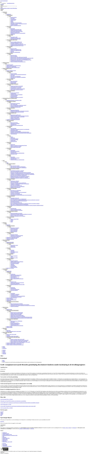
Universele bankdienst (14, 290)
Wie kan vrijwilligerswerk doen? (16, 209)
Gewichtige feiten (13, 266)
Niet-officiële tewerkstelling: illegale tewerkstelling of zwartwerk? (21, 214)
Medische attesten (9, 326)
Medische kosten (9, 309)
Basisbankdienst (13, 288)
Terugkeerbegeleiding (14, 95)
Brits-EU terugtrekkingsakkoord (16, 25)
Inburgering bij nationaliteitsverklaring (13, 237)
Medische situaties (9, 327)
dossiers (70, 427)
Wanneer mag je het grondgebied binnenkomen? (18, 74)
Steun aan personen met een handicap (17, 303)
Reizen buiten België (14, 81)
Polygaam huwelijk (14, 141)
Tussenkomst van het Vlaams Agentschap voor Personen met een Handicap (23, 305)
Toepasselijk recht (13, 124)
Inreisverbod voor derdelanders (16, 76)
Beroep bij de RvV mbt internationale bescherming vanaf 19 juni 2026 (22, 58)
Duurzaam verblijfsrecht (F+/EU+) (16, 42)
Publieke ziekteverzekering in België (16, 313)
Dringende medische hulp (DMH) (16, 314)
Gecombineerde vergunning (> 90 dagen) (17, 170)
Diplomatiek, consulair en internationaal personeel (19, 23)
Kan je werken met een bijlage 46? (16, 202)
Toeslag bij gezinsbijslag (14, 306)
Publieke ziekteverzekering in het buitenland (18, 316)
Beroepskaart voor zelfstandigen (16, 190)
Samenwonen (13, 144)
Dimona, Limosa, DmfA (14, 219)
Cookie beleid (4, 445)
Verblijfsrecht (9, 14)
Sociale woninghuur (10, 298)
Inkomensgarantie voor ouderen (12, 297)
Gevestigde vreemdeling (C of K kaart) (17, 43)
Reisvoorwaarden (13, 82)
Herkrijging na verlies (14, 257)
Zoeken (1, 6)
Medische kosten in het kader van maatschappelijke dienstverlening (21, 317)
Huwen (12, 136)
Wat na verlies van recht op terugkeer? (17, 89)
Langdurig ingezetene (14, 24)
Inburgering (8, 224)
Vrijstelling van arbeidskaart (15, 184)
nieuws (67, 427)
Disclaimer (4, 443)
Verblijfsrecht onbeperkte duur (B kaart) (17, 45)
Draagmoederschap (14, 133)
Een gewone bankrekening (15, 289)
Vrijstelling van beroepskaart (15, 193)
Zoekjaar (12, 21)
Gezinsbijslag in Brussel (14, 295)
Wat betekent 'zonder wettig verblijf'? (12, 336)
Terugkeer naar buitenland (15, 92)
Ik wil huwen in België (14, 139)
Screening (8, 335)
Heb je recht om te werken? (15, 165)
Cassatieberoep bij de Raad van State (16, 60)
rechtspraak (74, 427)
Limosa (12, 220)
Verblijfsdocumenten (10, 64)
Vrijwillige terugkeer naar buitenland (16, 94)
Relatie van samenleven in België (16, 146)
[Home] (2, 4)
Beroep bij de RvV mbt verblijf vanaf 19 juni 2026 (19, 57)
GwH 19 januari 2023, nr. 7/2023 (5, 404)
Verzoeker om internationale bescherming (17, 282)
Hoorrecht (12, 51)
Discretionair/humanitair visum (15, 38)
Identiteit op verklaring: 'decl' (15, 118)
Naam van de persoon (14, 122)
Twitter (1, 412)
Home (3, 360)
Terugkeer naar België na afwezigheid (17, 86)
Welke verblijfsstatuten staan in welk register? (14, 331)
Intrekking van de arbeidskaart (15, 187)
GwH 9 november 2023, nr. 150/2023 (6, 399)
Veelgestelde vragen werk (15, 198)
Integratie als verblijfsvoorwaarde (16, 50)
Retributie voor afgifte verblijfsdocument (13, 67)
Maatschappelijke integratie (15, 262)
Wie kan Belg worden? (14, 245)
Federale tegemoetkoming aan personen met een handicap (20, 304)
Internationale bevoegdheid (15, 123)
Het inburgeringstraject (14, 228)
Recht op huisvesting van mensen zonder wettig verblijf (19, 340)
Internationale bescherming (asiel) (16, 29)
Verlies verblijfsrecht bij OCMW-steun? (17, 278)
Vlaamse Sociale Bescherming (11, 299)
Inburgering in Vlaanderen (15, 227)
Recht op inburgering (14, 229)
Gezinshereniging (13, 19)
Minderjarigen (13, 246)
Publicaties (4, 353)
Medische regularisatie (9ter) (15, 32)
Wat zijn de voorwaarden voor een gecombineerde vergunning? (21, 172)
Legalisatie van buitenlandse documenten (13, 119)
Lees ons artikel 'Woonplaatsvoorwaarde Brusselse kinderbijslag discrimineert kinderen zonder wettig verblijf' (18, 406)
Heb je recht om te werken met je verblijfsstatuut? (18, 167)
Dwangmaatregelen (14, 96)
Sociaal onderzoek (13, 276)
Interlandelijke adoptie (14, 130)
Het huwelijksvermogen (14, 138)
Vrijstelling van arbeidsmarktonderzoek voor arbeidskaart (20, 183)
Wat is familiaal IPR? (14, 104)
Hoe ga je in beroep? (14, 56)
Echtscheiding (13, 150)
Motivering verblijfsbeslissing (15, 52)
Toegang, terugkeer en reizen (11, 70)
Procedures (12, 250)
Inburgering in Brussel (14, 234)
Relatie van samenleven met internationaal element (19, 145)
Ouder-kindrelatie (13, 128)
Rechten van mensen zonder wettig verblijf (17, 339)
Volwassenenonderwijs (10, 239)
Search (2, 5)
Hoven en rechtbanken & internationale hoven (18, 61)
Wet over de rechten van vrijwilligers (16, 210)
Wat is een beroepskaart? (15, 191)
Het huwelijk (13, 137)
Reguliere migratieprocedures (15, 323)
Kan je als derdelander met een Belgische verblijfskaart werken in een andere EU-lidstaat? (25, 203)
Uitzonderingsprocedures (15, 324)
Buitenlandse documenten (15, 110)
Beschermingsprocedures (15, 322)
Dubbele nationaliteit (14, 267)
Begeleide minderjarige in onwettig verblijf (17, 284)
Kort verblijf (13, 18)
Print (1, 415)
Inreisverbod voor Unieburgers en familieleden (18, 77)
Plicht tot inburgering (14, 230)
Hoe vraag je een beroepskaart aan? (16, 194)
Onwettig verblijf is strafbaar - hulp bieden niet (14, 343)
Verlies (12, 256)
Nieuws (3, 346)
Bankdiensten (13, 287)
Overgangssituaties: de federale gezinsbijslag (18, 296)
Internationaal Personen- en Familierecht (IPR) (14, 100)
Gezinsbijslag (13, 293)
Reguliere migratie (13, 17)
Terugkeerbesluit (13, 93)
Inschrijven (2, 421)
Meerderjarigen (13, 247)
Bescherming (13, 28)
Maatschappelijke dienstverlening (16, 275)
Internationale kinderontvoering (16, 131)
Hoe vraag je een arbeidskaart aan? (16, 185)
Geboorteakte (13, 265)
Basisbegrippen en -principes (15, 103)
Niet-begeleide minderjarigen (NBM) (17, 31)
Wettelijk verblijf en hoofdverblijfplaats (17, 261)
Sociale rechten (9, 271)
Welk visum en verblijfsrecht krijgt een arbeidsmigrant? (19, 204)
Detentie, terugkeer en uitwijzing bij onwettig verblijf (15, 344)
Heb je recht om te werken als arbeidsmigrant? (18, 166)
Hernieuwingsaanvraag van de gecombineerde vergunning (20, 176)
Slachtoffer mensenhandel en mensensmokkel (18, 33)
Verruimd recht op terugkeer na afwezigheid (18, 88)
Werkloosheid (9, 300)
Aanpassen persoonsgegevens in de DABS (17, 116)
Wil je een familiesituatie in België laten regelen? (18, 105)
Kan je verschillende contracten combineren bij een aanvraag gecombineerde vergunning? (25, 199)
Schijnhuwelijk (13, 140)
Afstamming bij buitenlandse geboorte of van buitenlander (20, 129)
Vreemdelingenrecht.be (10, 3)
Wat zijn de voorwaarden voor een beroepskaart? (18, 192)
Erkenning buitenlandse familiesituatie (17, 106)
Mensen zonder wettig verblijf (11, 334)
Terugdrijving (13, 78)
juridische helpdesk (26, 428)
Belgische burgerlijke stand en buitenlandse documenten (20, 115)
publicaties (32, 428)
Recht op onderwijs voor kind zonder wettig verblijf (19, 341)
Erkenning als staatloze (10, 268)
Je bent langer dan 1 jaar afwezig (16, 87)
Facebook (2, 411)
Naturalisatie (13, 252)
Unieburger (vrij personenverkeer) (16, 22)
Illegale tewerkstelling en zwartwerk (16, 213)
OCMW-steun (13, 274)
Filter (1, 7)
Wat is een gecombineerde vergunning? (17, 171)
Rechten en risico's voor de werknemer (17, 215)
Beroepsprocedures (14, 55)
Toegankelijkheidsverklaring (7, 446)
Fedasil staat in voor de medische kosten (17, 315)
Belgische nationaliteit (10, 242)
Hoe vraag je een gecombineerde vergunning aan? (19, 175)
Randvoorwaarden (14, 48)
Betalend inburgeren (14, 231)
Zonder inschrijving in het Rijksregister (17, 325)
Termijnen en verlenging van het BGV (17, 97)
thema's (64, 427)
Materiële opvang (13, 281)
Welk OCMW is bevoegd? (15, 277)
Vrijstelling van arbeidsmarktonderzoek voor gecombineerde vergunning (22, 173)
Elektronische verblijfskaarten (11, 66)
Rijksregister (9, 330)
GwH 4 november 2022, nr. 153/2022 (6, 407)
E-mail (1, 414)
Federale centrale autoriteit (15, 117)
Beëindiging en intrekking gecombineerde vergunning (19, 177)
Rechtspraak (4, 348)
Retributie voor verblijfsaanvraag (16, 49)
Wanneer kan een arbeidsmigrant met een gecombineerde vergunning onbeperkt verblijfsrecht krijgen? (27, 205)
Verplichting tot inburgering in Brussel (17, 235)
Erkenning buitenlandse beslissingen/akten (17, 159)
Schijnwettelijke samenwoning (15, 147)
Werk (7, 162)
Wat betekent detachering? (15, 201)
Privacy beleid (4, 444)
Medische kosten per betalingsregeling (17, 312)
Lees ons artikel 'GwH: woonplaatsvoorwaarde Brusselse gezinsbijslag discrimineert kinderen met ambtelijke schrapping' (19, 402)
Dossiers (3, 347)
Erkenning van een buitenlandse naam (17, 125)
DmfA (12, 221)
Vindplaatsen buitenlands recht (15, 107)
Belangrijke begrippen (14, 260)
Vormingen (4, 352)
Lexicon (3, 351)
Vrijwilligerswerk (13, 208)
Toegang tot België (14, 73)
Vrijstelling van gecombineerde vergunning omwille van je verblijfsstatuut (22, 174)
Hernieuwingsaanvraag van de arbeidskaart (17, 186)
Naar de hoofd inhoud (3, 0)
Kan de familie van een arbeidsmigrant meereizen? (19, 200)
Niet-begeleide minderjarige (15, 283)
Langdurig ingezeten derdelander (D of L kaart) (18, 44)
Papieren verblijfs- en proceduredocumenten (14, 65)
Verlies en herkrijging (14, 255)
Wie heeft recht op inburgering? (16, 236)
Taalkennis (12, 264)
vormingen (21, 428)
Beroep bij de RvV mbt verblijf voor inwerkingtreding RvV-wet (21, 59)
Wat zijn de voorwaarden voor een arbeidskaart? (18, 182)
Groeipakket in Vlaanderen (15, 294)
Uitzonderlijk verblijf (14, 37)
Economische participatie (15, 263)
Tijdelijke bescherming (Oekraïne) (16, 30)
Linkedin (1, 413)
